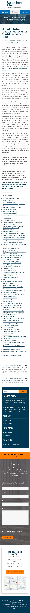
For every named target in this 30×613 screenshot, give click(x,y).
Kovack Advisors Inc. (9, 268)
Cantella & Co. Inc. (8, 219)
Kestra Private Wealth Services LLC (13, 266)
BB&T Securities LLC (9, 202)
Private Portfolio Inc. (9, 300)
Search (23, 391)
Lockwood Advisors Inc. (10, 274)
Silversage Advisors (8, 327)
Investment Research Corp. (11, 259)
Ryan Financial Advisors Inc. (11, 320)
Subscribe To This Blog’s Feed (12, 444)
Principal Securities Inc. (10, 298)
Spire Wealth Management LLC (12, 331)
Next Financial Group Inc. (10, 285)
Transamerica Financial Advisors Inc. (14, 346)
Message (4, 509)
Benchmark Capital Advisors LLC (12, 206)
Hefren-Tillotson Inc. (9, 250)
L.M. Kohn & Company (9, 270)
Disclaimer (5, 528)
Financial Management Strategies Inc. (14, 235)
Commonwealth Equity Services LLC (13, 226)
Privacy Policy (22, 604)
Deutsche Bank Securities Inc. (11, 231)
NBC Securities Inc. (8, 283)
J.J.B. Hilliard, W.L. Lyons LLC (11, 261)
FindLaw (15, 608)
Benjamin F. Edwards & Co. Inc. (12, 207)
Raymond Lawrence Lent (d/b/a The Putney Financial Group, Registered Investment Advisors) (13, 312)
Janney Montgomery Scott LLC (12, 263)
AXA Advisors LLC (8, 200)
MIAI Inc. (5, 279)
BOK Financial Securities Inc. (11, 211)
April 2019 (8, 421)
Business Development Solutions (14, 606)
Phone (4, 501)
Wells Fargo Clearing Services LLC (13, 349)
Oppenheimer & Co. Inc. (10, 289)
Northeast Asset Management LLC (13, 287)
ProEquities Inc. (7, 301)
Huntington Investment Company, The (14, 252)
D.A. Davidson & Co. (8, 230)
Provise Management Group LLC (12, 303)
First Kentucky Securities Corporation (14, 241)
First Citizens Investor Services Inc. (13, 239)
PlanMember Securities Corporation (13, 294)
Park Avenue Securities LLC (11, 292)
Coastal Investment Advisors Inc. (12, 222)
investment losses (10, 435)
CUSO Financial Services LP (11, 228)
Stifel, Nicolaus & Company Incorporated (15, 337)
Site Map (13, 604)
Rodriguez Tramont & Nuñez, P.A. (17, 601)
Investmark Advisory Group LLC (12, 257)
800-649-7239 (18, 566)
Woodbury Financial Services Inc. (12, 355)
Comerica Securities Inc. (10, 224)
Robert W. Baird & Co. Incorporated (13, 318)
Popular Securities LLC (9, 296)
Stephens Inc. (7, 335)
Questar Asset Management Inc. (12, 305)
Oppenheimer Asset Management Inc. (14, 290)
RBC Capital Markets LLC (10, 316)
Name (3, 485)
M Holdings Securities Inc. (10, 278)
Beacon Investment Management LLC (14, 204)
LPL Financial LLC (8, 276)
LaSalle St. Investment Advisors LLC (13, 272)
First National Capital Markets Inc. (13, 242)
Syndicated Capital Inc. (9, 340)
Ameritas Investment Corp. (11, 198)
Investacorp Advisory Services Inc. (13, 255)
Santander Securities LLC (10, 324)
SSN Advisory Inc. (8, 333)
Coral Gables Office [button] (15, 572)
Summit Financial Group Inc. (11, 338)
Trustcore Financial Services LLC (12, 348)
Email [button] (16, 12)
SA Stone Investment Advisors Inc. (13, 322)
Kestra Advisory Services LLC (11, 265)
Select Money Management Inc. (12, 325)
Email (4, 493)
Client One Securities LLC (10, 220)
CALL (25, 12)
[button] (5, 12)
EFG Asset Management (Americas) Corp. (15, 233)
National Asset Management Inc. (12, 281)
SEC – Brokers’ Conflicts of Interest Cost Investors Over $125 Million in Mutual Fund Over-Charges (15, 409)
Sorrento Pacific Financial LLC (12, 329)
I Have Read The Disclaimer (13, 531)
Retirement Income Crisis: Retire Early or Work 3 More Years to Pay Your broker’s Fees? (15, 403)
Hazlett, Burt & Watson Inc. (11, 248)
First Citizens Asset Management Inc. (14, 237)
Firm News (17, 43)
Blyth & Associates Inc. (9, 209)
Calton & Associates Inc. (10, 213)
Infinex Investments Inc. (10, 254)
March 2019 (8, 423)
